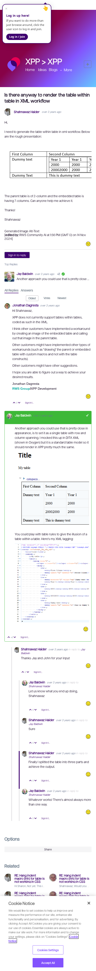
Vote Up (14, 403)
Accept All (47, 963)
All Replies (11, 290)
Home (30, 69)
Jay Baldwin (25, 274)
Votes (47, 298)
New (87, 64)
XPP (55, 61)
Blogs (53, 69)
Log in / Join (17, 37)
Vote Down (19, 403)
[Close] (89, 903)
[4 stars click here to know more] (85, 629)
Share (48, 849)
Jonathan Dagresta (25, 305)
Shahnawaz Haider (27, 112)
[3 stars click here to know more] (88, 244)
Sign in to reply (17, 255)
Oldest (32, 298)
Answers (27, 290)
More (68, 69)
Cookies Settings (48, 950)
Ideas (42, 69)
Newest (62, 298)
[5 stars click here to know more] (88, 665)
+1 (87, 415)
